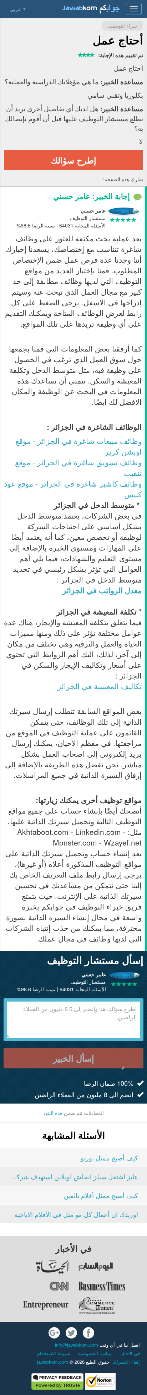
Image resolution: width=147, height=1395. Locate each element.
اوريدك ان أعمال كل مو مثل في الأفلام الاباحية (76, 1214)
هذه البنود (52, 1112)
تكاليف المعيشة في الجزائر (99, 686)
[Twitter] (71, 1332)
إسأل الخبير (73, 1058)
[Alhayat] (35, 1267)
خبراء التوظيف (122, 25)
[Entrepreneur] (35, 1305)
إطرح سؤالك (73, 160)
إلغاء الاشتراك (126, 1361)
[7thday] (112, 1267)
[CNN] (35, 1286)
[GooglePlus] (54, 1332)
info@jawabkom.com (76, 1344)
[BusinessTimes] (112, 1286)
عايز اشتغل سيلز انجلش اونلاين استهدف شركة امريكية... (73, 1176)
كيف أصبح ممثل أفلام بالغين (101, 1195)
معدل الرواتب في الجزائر (102, 590)
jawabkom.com (52, 1361)
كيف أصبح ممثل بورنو (109, 1157)
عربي (15, 8)
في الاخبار (129, 1353)
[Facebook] (88, 1332)
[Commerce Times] (112, 1305)
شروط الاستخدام (53, 1353)
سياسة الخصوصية (95, 1353)
